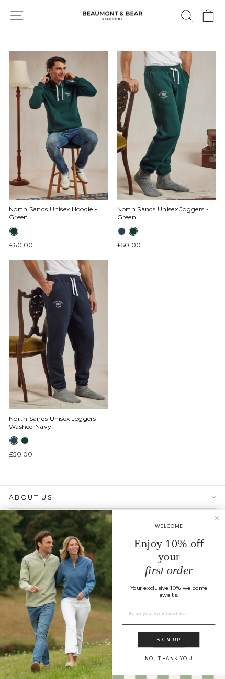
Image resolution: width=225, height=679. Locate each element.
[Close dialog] (216, 517)
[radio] (13, 231)
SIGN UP (169, 639)
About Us (30, 497)
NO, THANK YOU (168, 658)
